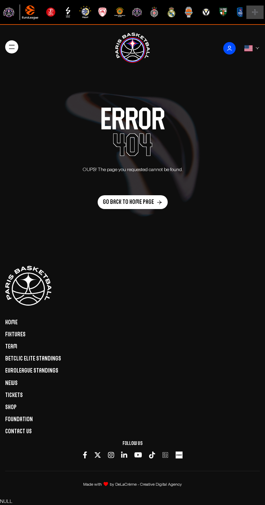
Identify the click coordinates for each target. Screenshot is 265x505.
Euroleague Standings (31, 370)
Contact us (18, 431)
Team (11, 346)
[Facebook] (85, 455)
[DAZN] (165, 455)
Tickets (14, 395)
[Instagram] (111, 455)
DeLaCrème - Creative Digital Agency (148, 484)
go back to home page (128, 202)
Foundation (19, 419)
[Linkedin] (124, 455)
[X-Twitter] (97, 455)
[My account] (229, 48)
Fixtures (15, 334)
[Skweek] (179, 455)
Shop (11, 407)
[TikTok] (152, 455)
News (11, 383)
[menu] (11, 46)
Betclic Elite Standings (33, 358)
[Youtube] (138, 455)
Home (11, 322)
